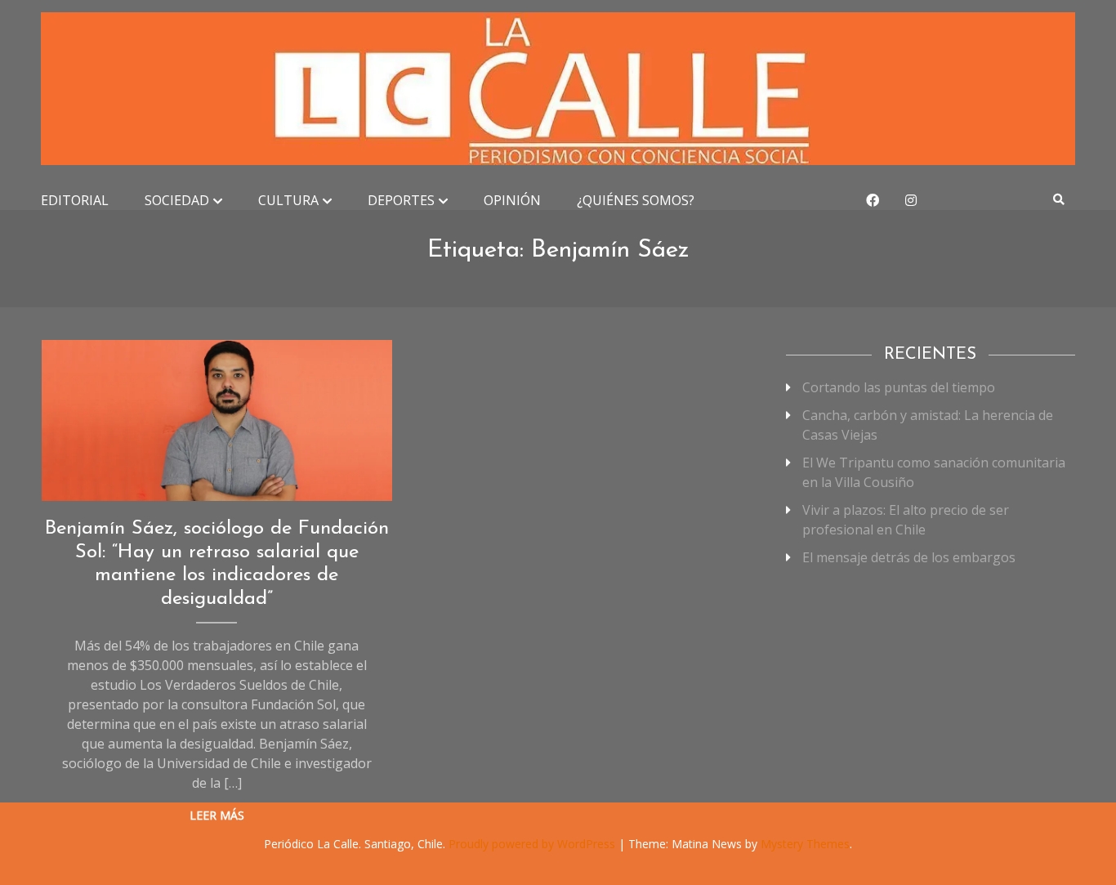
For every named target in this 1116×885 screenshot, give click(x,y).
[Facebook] (872, 200)
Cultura (288, 200)
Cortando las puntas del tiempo (898, 387)
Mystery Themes (805, 843)
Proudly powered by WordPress (533, 843)
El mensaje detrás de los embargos (909, 557)
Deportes (401, 200)
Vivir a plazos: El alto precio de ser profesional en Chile (905, 520)
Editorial (75, 200)
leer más (217, 815)
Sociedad (177, 200)
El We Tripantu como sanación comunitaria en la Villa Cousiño (933, 472)
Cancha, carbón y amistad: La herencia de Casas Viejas (927, 425)
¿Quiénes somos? (635, 200)
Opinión (512, 200)
